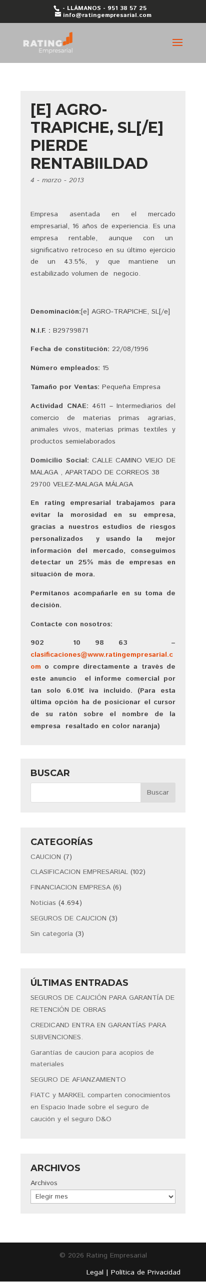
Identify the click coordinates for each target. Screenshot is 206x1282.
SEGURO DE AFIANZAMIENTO (78, 1080)
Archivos (44, 1183)
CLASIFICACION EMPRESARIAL (79, 872)
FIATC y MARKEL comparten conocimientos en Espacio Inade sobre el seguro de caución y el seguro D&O (100, 1107)
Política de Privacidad (145, 1273)
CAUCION (45, 857)
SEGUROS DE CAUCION (68, 918)
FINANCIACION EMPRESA (70, 887)
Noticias (43, 903)
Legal (95, 1273)
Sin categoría (51, 934)
